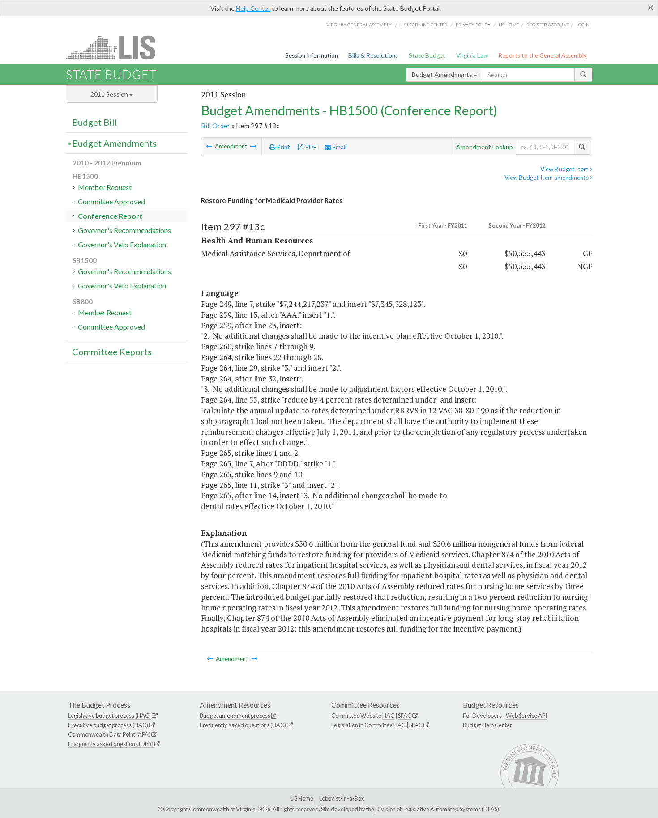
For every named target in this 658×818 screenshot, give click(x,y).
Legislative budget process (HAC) (109, 715)
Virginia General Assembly (359, 24)
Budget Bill (94, 122)
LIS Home (301, 798)
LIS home (509, 24)
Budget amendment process (235, 715)
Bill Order (215, 126)
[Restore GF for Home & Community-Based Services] (210, 146)
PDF (309, 147)
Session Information (311, 55)
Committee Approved (111, 201)
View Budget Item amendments (547, 177)
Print (282, 147)
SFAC (404, 715)
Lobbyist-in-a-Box (341, 798)
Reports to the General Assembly (542, 55)
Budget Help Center (487, 725)
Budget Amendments (443, 74)
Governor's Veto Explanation (122, 244)
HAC (388, 715)
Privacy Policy (473, 24)
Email (338, 147)
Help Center (253, 8)
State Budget (427, 55)
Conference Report (110, 216)
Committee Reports (112, 351)
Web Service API (526, 715)
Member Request (105, 187)
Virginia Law (472, 55)
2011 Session (109, 94)
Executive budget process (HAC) (108, 725)
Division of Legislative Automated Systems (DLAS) (437, 809)
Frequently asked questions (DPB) (111, 743)
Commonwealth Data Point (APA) (109, 734)
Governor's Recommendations (124, 230)
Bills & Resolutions (373, 55)
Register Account (547, 24)
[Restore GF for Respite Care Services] (253, 146)
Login (583, 24)
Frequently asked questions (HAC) (243, 725)
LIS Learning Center (424, 24)
